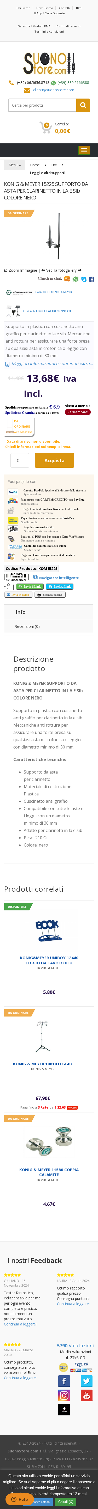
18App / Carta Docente (49, 13)
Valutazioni (75, 1345)
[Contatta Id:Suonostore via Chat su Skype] (84, 279)
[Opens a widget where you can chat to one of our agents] (19, 1499)
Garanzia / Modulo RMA (34, 26)
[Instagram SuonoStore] (64, 1394)
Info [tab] (21, 612)
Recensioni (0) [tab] (27, 626)
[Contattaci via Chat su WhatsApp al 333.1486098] (75, 279)
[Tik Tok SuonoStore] (64, 1409)
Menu (13, 164)
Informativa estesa (38, 1502)
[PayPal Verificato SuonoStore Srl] (75, 1367)
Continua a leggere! (20, 1324)
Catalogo (53, 292)
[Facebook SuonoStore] (64, 1380)
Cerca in (46, 311)
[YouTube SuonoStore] (87, 1394)
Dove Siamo (44, 8)
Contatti (64, 8)
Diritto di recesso (68, 26)
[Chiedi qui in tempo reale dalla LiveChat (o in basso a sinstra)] (67, 279)
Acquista (54, 460)
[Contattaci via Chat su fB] (91, 279)
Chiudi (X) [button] (65, 1502)
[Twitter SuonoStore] (87, 1380)
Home (34, 164)
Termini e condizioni (49, 31)
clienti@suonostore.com (53, 89)
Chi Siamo (23, 8)
